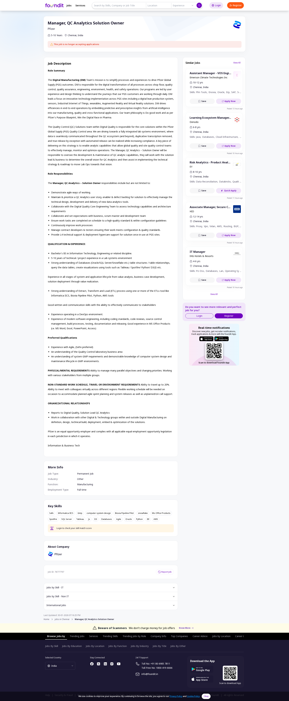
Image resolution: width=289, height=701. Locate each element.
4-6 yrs (196, 261)
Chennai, (72, 35)
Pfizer (51, 29)
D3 (95, 519)
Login (218, 5)
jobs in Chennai (62, 619)
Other (80, 479)
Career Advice (200, 636)
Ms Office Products (161, 513)
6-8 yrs (196, 127)
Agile (118, 519)
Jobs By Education (72, 646)
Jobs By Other (178, 646)
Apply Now (229, 101)
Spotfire (53, 519)
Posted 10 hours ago (235, 153)
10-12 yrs (198, 82)
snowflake (143, 513)
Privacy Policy (176, 696)
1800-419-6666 (164, 667)
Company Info (158, 636)
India (80, 35)
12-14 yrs (198, 216)
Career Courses (243, 636)
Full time (81, 489)
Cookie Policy (193, 696)
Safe (51, 513)
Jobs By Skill (51, 646)
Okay (206, 696)
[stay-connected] (92, 664)
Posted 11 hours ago (235, 198)
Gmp (80, 513)
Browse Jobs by (56, 636)
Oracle (128, 519)
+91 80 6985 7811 (160, 663)
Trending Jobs (77, 636)
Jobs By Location (95, 646)
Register (237, 5)
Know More (184, 628)
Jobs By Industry (140, 646)
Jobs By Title (159, 646)
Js (89, 519)
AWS (156, 519)
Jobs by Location (221, 636)
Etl (148, 519)
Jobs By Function (117, 646)
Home (46, 619)
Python (139, 519)
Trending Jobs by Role (134, 636)
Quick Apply (230, 190)
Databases (106, 519)
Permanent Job (85, 473)
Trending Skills (110, 636)
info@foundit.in (149, 674)
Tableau (80, 519)
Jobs (68, 5)
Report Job (166, 571)
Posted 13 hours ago (235, 108)
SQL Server (66, 519)
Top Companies (179, 636)
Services (80, 5)
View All (236, 62)
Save (203, 101)
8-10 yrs (197, 171)
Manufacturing (85, 484)
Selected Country (53, 657)
